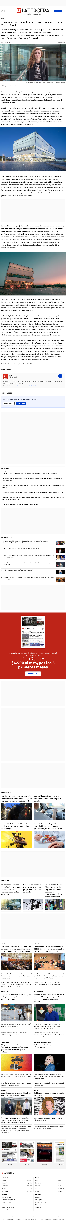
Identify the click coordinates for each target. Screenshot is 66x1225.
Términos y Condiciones (22, 385)
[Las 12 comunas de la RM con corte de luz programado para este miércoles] (33, 904)
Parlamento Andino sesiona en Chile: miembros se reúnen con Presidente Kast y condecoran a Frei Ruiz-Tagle (32, 479)
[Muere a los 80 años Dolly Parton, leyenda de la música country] (60, 550)
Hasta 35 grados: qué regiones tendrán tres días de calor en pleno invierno (16, 1025)
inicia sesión (8, 403)
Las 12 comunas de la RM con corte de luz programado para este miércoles (32, 888)
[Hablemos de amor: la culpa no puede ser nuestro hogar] (49, 1105)
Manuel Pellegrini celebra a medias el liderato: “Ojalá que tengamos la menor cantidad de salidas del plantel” (49, 998)
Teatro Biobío (23, 364)
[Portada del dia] (33, 647)
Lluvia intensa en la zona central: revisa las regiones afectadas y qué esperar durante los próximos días (16, 798)
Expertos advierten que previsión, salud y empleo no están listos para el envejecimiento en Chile (32, 492)
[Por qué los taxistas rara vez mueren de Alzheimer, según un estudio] (49, 811)
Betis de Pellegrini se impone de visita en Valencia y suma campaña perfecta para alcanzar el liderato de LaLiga (47, 1026)
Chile (3, 944)
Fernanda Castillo (13, 364)
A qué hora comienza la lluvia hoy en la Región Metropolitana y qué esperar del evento (16, 997)
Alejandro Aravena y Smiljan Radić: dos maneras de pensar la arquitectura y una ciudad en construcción (29, 578)
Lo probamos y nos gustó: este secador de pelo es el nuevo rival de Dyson (49, 1128)
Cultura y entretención (42, 1042)
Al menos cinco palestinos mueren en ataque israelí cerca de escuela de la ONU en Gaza (29, 473)
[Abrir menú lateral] (3, 11)
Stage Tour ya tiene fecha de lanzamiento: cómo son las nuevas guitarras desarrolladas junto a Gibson (15, 1048)
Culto (3, 19)
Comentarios (15, 86)
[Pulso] (27, 1162)
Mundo (3, 1090)
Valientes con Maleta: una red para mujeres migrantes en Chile (48, 1119)
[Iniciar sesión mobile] (64, 11)
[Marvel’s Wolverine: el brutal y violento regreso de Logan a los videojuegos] (16, 839)
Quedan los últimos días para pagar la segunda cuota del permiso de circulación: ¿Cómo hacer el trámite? (53, 891)
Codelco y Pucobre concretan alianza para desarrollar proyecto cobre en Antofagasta (47, 983)
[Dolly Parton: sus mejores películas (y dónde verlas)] (60, 572)
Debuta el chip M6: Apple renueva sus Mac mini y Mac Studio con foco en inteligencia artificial (16, 1075)
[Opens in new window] (44, 1162)
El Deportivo (38, 992)
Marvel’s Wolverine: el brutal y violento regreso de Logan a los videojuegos (15, 826)
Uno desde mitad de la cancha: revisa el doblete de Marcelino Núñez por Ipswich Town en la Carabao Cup (49, 1035)
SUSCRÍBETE (33, 674)
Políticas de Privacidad (34, 385)
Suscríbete (21, 403)
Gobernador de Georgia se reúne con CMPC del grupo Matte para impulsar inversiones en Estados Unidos (49, 949)
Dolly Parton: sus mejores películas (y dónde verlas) (18, 570)
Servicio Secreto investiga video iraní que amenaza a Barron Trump (16, 1094)
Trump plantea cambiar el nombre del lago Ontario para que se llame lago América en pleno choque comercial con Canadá (15, 1120)
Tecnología (5, 1042)
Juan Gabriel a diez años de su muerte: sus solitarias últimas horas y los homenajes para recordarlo (29, 563)
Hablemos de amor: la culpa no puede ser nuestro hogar (20, 504)
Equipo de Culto (9, 42)
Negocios (37, 944)
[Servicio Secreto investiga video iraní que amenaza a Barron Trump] (16, 1105)
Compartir (5, 86)
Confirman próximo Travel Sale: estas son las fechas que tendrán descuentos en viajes (10, 889)
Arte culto (33, 364)
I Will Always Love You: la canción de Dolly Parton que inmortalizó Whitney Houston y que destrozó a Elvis (29, 556)
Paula (36, 1090)
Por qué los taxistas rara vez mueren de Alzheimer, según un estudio (48, 798)
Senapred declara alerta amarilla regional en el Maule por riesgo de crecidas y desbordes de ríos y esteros (33, 486)
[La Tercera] (9, 1162)
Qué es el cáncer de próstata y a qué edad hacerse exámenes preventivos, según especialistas (48, 826)
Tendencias (5, 992)
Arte (28, 364)
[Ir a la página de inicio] (33, 11)
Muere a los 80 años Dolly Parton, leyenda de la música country (21, 548)
